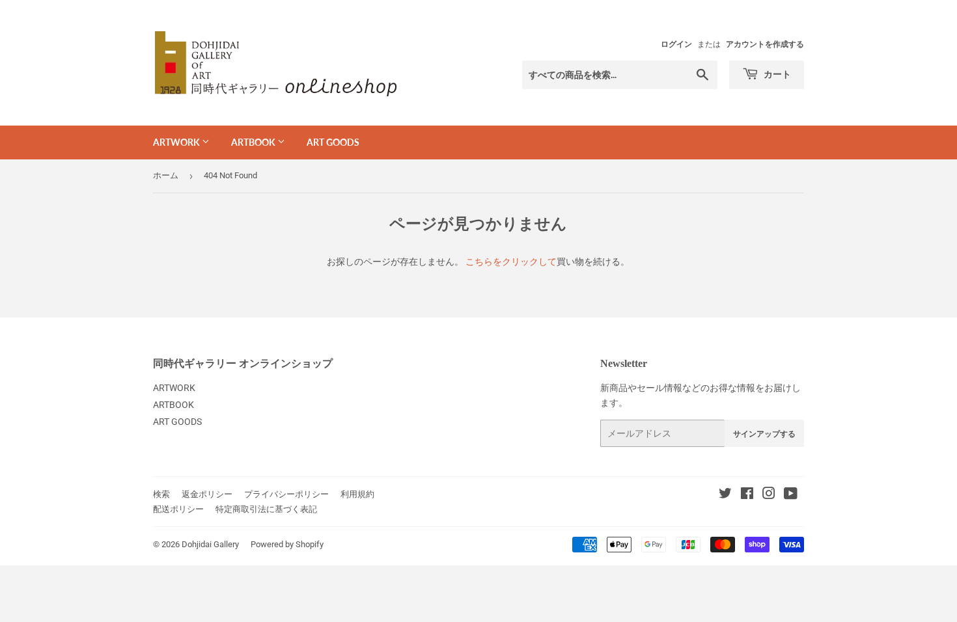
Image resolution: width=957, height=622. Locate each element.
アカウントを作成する (765, 44)
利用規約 (357, 494)
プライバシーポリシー (286, 494)
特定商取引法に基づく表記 (266, 509)
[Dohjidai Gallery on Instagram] (768, 495)
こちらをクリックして (511, 261)
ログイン (676, 44)
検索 (161, 494)
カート (776, 73)
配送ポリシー (178, 509)
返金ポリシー (207, 494)
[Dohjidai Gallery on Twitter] (725, 495)
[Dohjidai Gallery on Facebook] (747, 495)
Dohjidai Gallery (210, 544)
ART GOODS (333, 142)
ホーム (165, 175)
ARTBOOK (254, 142)
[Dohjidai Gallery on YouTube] (791, 495)
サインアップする (764, 434)
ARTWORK (177, 142)
